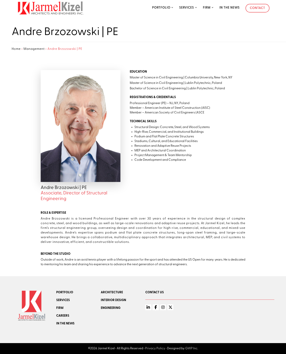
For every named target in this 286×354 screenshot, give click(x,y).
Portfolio (161, 7)
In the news (65, 323)
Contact (257, 8)
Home (16, 49)
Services (186, 7)
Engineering (110, 308)
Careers (62, 315)
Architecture (112, 292)
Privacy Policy (155, 348)
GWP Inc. (191, 348)
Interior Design (113, 300)
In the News (229, 7)
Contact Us (154, 292)
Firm (207, 7)
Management (34, 49)
